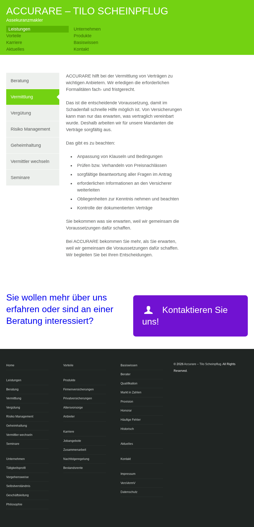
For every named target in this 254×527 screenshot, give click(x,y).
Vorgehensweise (17, 477)
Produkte (83, 35)
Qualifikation (129, 383)
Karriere (14, 42)
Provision (127, 401)
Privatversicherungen (77, 398)
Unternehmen (87, 29)
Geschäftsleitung (17, 495)
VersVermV (128, 483)
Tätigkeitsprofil (16, 468)
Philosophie (14, 504)
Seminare (20, 177)
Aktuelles (15, 49)
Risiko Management (30, 129)
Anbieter (69, 416)
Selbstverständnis (18, 486)
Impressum (128, 474)
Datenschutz (129, 492)
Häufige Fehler (131, 419)
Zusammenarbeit (74, 450)
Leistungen (19, 29)
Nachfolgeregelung (76, 459)
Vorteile (13, 35)
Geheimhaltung (26, 145)
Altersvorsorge (73, 407)
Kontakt (81, 49)
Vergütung (21, 113)
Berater (125, 374)
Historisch (127, 429)
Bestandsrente (73, 468)
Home (10, 365)
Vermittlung (22, 96)
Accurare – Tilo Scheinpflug (87, 10)
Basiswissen (86, 42)
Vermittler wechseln (30, 161)
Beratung (20, 80)
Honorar (126, 410)
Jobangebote (72, 441)
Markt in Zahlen (131, 392)
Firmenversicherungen (78, 389)
